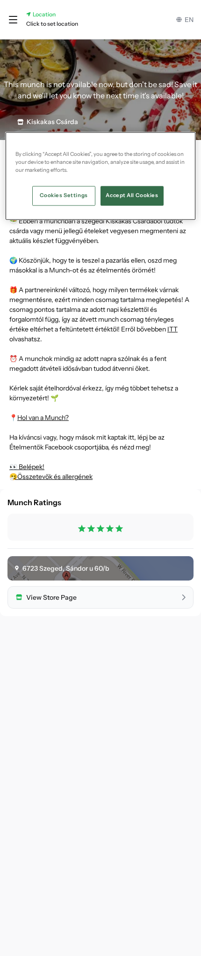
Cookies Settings (64, 195)
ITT (172, 329)
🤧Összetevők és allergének (51, 476)
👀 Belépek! (26, 467)
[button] (13, 19)
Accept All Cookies (132, 195)
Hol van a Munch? (43, 417)
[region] (100, 176)
